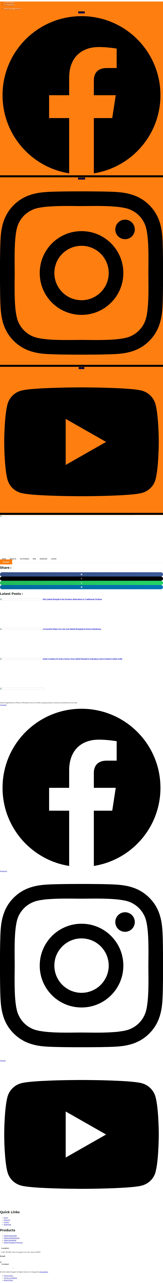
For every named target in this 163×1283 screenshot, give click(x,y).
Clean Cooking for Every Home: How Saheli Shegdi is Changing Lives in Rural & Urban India (82, 659)
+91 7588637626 (20, 1268)
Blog (34, 559)
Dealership (43, 559)
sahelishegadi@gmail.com (9, 1260)
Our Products (24, 559)
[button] (81, 574)
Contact (53, 559)
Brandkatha (44, 1272)
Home (4, 559)
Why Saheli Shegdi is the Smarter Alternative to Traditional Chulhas (72, 599)
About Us (13, 559)
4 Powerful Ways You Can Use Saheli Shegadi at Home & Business (72, 629)
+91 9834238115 (7, 1268)
